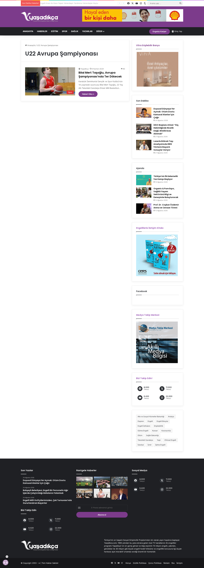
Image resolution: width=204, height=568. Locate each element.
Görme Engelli (143, 431)
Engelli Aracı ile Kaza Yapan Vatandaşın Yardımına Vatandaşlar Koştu (70, 3)
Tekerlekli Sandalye (145, 440)
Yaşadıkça (85, 69)
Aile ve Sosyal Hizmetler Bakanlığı (151, 416)
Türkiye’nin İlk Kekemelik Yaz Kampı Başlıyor (165, 178)
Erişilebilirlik (158, 426)
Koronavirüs (166, 431)
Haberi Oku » (88, 94)
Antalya (171, 416)
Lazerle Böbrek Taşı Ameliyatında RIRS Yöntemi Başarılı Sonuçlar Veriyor (163, 145)
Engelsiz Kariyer (159, 31)
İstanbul (141, 445)
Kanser (155, 431)
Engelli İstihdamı (144, 426)
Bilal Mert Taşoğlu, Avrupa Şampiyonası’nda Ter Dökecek (100, 74)
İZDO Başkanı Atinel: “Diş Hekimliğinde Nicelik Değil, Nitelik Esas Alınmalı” (165, 129)
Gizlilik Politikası (139, 563)
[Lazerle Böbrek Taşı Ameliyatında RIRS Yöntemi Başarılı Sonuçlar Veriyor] (143, 145)
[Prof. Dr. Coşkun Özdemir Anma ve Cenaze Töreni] (143, 208)
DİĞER (99, 31)
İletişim (179, 563)
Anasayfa (28, 31)
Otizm (140, 435)
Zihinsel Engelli (170, 440)
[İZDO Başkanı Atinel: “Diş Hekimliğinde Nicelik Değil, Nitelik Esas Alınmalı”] (143, 129)
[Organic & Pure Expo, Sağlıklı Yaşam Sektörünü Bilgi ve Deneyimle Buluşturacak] (143, 192)
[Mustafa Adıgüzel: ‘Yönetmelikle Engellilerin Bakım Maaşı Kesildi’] (119, 494)
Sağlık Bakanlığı (152, 435)
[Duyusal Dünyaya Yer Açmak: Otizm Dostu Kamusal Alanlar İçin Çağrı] (143, 112)
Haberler (42, 31)
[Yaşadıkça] (39, 17)
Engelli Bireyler (162, 421)
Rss (173, 563)
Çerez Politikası (155, 563)
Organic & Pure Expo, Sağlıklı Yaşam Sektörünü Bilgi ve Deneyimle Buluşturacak (165, 193)
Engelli (150, 421)
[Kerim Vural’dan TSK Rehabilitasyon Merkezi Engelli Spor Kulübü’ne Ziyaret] (84, 481)
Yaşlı (159, 440)
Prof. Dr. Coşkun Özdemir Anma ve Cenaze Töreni (166, 206)
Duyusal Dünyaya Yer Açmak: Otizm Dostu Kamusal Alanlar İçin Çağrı (164, 113)
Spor (64, 31)
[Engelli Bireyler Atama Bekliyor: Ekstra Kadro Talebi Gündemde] (102, 493)
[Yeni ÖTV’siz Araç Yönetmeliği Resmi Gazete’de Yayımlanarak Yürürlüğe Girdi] (119, 481)
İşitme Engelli (160, 445)
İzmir (149, 445)
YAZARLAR (87, 31)
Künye (128, 563)
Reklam (166, 563)
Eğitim (54, 31)
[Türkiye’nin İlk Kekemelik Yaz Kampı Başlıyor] (143, 180)
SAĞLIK (74, 31)
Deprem (141, 421)
